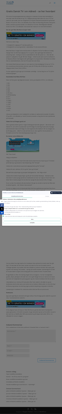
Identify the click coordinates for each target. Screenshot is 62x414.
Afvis (32, 219)
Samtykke (32, 222)
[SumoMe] (2, 213)
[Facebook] (2, 205)
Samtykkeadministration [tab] (17, 196)
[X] (2, 209)
